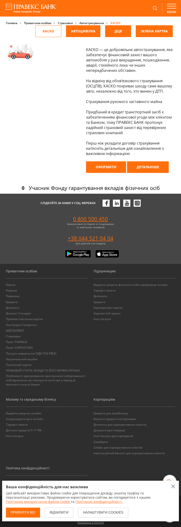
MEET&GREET (15, 331)
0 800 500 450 (90, 218)
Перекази (12, 296)
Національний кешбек (21, 359)
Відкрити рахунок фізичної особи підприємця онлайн (131, 285)
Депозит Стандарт (18, 313)
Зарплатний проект (107, 313)
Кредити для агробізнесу (111, 413)
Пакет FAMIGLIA (17, 342)
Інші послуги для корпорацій (113, 436)
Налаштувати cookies (103, 512)
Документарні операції (109, 430)
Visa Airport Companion (21, 325)
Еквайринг (101, 442)
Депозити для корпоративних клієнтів (120, 425)
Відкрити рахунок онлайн (23, 413)
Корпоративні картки (108, 308)
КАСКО (115, 23)
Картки (11, 285)
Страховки (65, 23)
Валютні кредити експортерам (115, 419)
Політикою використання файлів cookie (38, 501)
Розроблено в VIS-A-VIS (91, 522)
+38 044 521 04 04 (90, 238)
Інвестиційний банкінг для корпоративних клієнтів (129, 453)
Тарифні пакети (104, 290)
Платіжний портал (19, 365)
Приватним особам (37, 23)
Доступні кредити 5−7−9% (23, 430)
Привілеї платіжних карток (24, 319)
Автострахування (91, 23)
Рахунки (11, 290)
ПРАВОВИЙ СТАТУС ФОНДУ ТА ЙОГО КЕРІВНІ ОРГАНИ (43, 370)
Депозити (12, 308)
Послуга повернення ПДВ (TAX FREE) (31, 353)
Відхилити (59, 512)
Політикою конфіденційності (99, 501)
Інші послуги (102, 319)
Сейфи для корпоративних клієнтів (118, 448)
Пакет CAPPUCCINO (19, 348)
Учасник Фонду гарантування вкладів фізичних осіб (94, 187)
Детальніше (148, 167)
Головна (11, 23)
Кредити (12, 302)
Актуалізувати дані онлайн (24, 419)
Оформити (106, 167)
